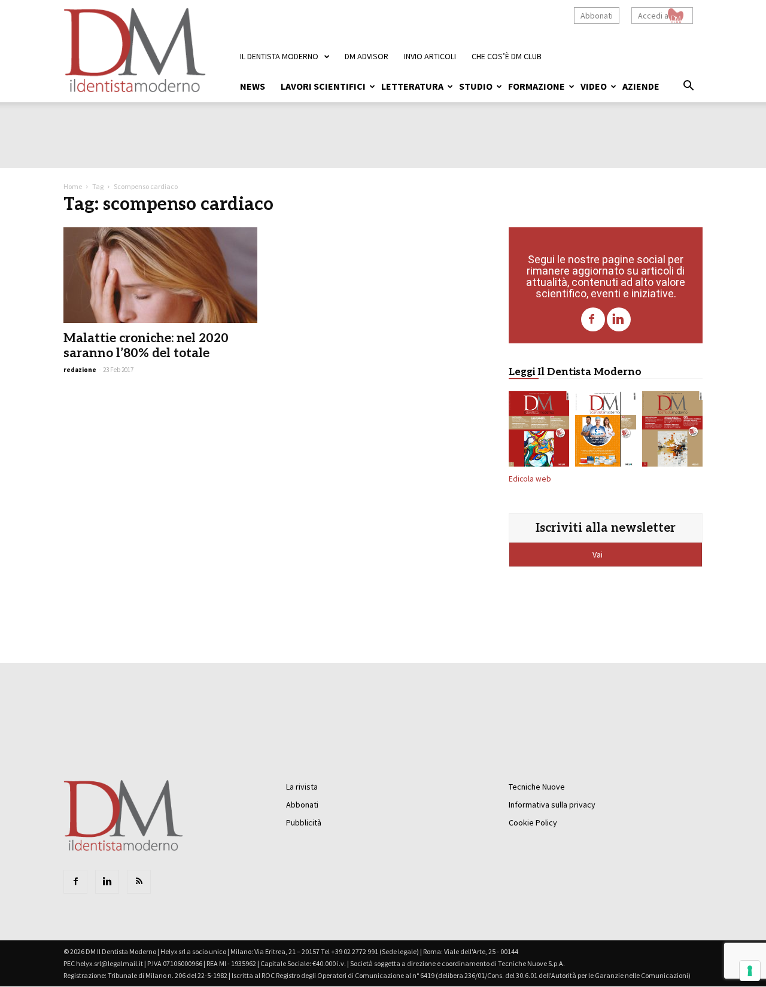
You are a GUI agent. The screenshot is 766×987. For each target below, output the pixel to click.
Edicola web (530, 479)
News (252, 86)
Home (72, 186)
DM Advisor (366, 56)
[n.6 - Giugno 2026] (605, 431)
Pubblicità (303, 822)
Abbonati (596, 15)
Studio (476, 86)
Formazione (536, 86)
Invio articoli (430, 56)
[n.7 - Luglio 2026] (539, 431)
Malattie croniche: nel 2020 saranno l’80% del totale (146, 346)
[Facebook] (593, 319)
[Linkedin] (619, 319)
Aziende (640, 86)
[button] (688, 87)
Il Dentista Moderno (279, 56)
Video (593, 86)
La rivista (302, 786)
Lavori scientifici (323, 86)
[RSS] (139, 882)
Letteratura (412, 86)
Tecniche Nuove (537, 786)
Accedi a (653, 15)
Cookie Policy (533, 822)
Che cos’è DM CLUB (507, 56)
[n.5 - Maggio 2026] (672, 431)
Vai (598, 554)
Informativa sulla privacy (552, 804)
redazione (79, 369)
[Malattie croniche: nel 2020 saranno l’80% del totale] (160, 275)
